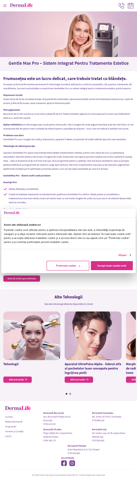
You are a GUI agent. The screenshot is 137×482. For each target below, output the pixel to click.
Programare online (131, 6)
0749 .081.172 (49, 440)
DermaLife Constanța (102, 412)
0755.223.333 (49, 424)
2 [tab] (70, 394)
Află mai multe (16, 379)
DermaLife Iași (99, 429)
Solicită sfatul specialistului (22, 278)
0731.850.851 (98, 440)
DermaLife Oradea (52, 429)
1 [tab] (66, 394)
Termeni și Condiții (14, 431)
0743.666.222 (98, 420)
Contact (121, 6)
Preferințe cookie (66, 265)
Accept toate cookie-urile (111, 265)
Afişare (122, 254)
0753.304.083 (74, 453)
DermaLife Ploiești (77, 445)
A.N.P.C (8, 436)
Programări (10, 426)
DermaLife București (53, 412)
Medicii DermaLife (13, 421)
